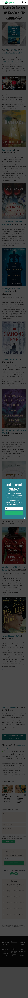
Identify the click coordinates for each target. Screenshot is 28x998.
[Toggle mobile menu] (25, 2)
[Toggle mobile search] (22, 2)
